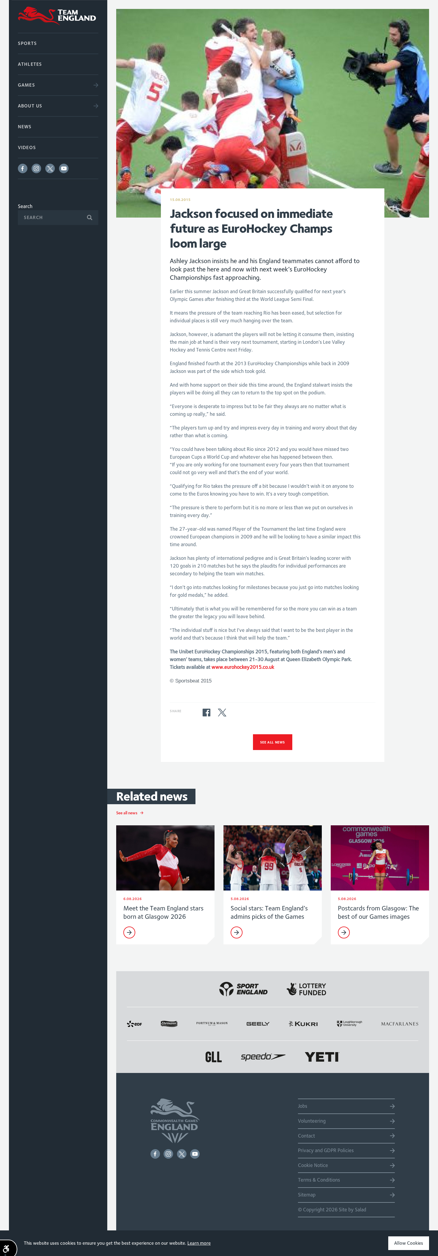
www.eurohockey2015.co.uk (243, 667)
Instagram (36, 168)
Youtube (64, 168)
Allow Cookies (408, 1243)
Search (25, 206)
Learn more (199, 1243)
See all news (272, 742)
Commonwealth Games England (58, 16)
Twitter (50, 168)
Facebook (22, 168)
